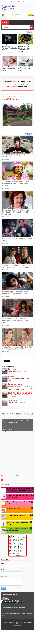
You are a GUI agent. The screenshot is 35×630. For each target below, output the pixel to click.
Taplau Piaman (12, 400)
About (3, 2)
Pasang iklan (8, 613)
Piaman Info (21, 96)
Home (17, 475)
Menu (5, 22)
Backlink (19, 613)
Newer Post (4, 475)
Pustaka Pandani (15, 622)
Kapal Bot (11, 377)
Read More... (22, 371)
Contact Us (9, 2)
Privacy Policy (17, 2)
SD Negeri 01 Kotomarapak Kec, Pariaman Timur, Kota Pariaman (17, 128)
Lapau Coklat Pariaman (15, 384)
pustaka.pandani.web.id (10, 83)
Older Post (31, 475)
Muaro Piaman (12, 369)
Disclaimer (26, 2)
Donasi (14, 613)
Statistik (24, 613)
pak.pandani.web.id (12, 86)
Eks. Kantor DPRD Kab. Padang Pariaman (20, 393)
